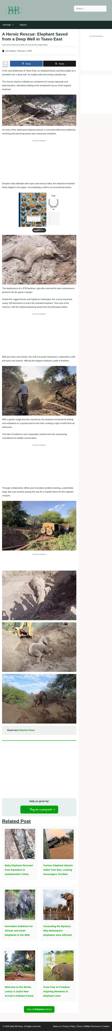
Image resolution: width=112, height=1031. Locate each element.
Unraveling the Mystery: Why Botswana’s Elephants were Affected (57, 930)
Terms (80, 1026)
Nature (23, 25)
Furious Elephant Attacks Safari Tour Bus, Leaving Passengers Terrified (58, 870)
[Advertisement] (39, 162)
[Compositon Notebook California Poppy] (39, 233)
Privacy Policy (69, 1026)
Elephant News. (27, 730)
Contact (105, 1026)
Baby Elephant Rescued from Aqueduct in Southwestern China (19, 870)
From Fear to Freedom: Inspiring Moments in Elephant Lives (56, 991)
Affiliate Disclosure (92, 1026)
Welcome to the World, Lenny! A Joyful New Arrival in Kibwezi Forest (19, 991)
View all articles (39, 1009)
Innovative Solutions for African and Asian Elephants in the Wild (19, 930)
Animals (7, 25)
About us (57, 1026)
